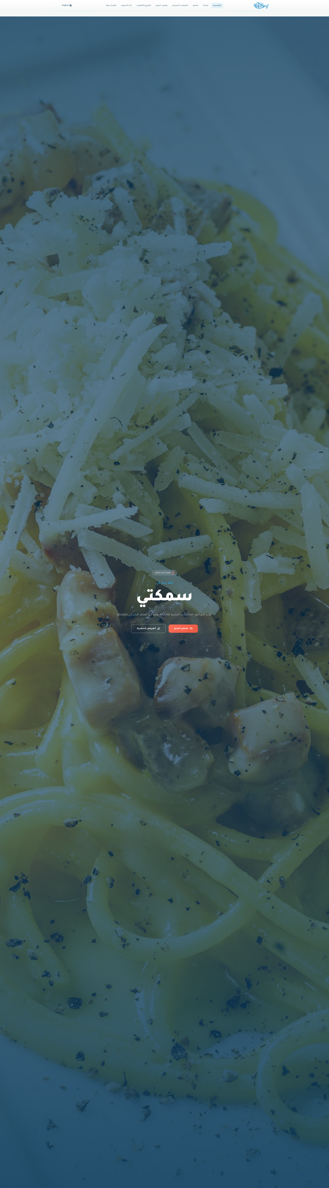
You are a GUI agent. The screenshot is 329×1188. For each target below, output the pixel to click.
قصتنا (205, 5)
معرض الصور (162, 5)
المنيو (195, 5)
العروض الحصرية (180, 5)
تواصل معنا (111, 5)
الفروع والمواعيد (143, 5)
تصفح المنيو (181, 628)
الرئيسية (217, 5)
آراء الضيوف (126, 5)
